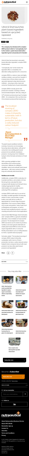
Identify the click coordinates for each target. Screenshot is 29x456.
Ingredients (3, 41)
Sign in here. (15, 381)
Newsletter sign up (7, 426)
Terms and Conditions (8, 433)
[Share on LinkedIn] (8, 253)
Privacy (4, 435)
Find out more (5, 385)
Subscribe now (8, 360)
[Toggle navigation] (27, 2)
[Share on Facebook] (12, 253)
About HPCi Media (7, 423)
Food (7, 41)
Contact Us (5, 428)
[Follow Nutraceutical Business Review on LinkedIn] (14, 405)
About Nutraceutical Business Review (13, 421)
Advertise (4, 430)
